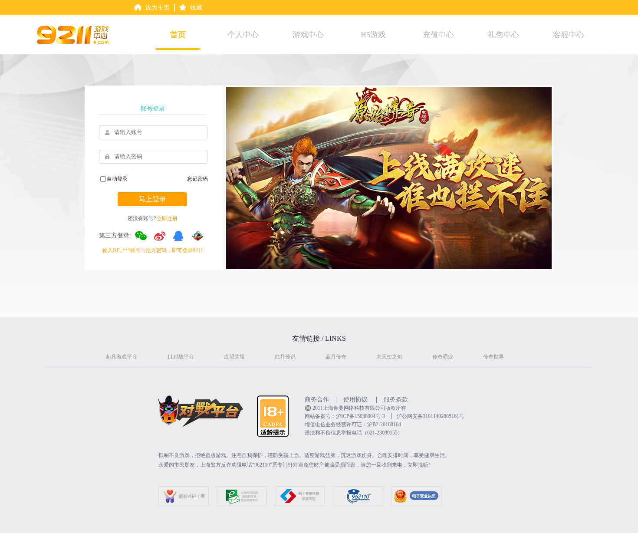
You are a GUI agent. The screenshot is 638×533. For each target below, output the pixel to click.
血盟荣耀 (234, 357)
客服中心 (568, 34)
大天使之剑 (389, 357)
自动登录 (117, 179)
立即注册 (167, 219)
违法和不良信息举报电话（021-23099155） (354, 433)
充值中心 (438, 34)
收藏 (196, 7)
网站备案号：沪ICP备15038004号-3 (345, 416)
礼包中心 (503, 34)
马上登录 (152, 199)
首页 (178, 34)
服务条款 (396, 399)
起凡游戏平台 (121, 357)
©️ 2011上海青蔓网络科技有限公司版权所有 (355, 408)
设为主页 (157, 7)
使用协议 (355, 399)
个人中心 (243, 34)
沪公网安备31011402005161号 (430, 416)
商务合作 (317, 399)
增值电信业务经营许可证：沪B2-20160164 (353, 424)
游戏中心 (308, 34)
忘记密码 (197, 179)
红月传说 (285, 357)
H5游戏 (373, 34)
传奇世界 (493, 357)
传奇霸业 (442, 357)
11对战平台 (180, 357)
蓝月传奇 (336, 357)
